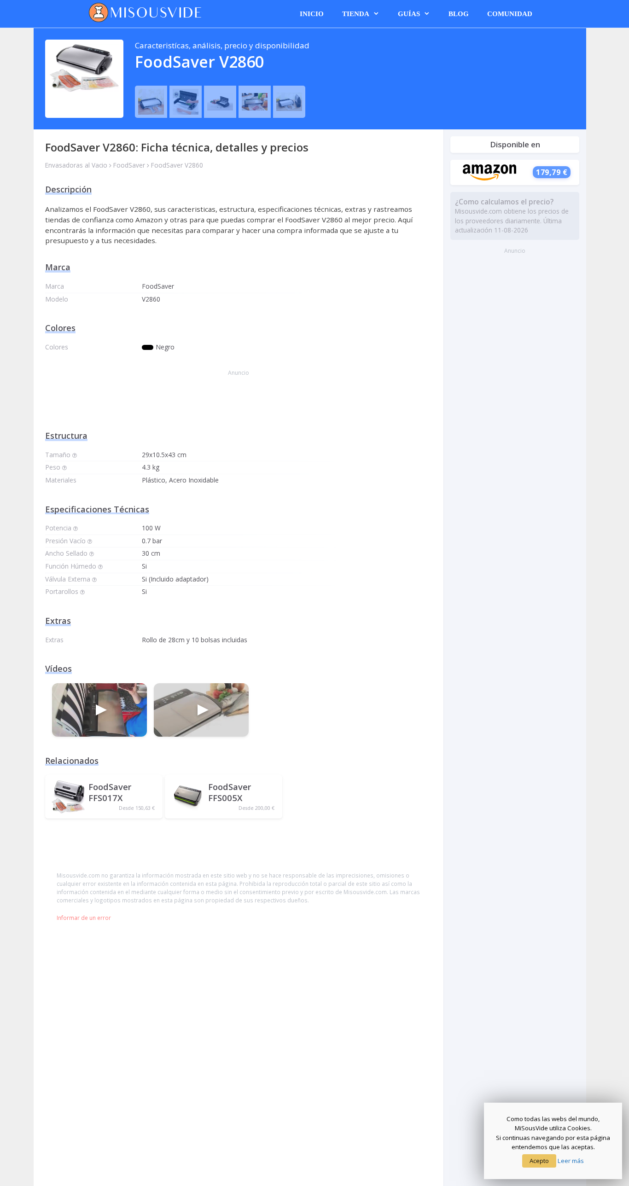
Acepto (539, 1161)
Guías (409, 13)
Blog (458, 13)
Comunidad (509, 13)
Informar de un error (84, 917)
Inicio (312, 13)
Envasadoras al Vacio (76, 165)
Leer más (571, 1161)
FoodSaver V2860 (177, 165)
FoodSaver (129, 165)
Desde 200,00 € (256, 808)
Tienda (355, 13)
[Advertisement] (238, 404)
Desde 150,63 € (137, 808)
